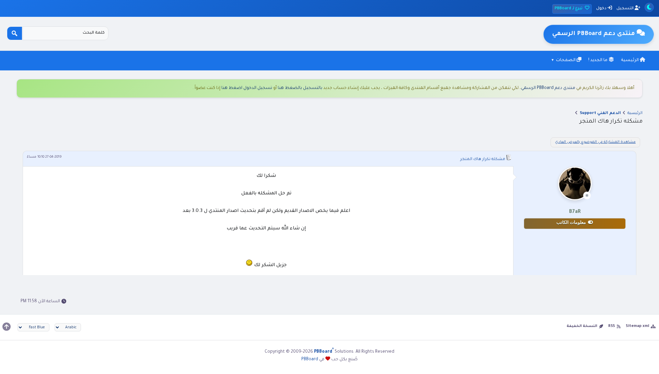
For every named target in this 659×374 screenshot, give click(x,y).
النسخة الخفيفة (582, 326)
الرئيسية (630, 60)
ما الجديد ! (598, 60)
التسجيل (625, 9)
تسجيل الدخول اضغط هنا (246, 88)
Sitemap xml (637, 326)
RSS (611, 326)
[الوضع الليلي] (649, 7)
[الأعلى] (6, 326)
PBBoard (309, 359)
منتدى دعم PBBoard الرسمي (548, 88)
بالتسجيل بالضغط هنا (300, 88)
